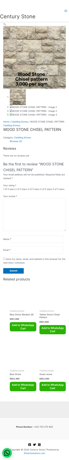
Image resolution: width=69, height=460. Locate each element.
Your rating (9, 185)
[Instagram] (39, 444)
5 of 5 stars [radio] (58, 189)
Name (7, 239)
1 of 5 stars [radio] (9, 189)
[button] (4, 24)
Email (6, 250)
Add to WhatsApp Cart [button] (23, 326)
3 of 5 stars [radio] (33, 189)
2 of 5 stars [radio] (21, 189)
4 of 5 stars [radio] (46, 189)
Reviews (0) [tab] (16, 141)
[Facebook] (29, 444)
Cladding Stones (19, 121)
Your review (10, 196)
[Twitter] (34, 444)
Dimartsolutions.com (34, 453)
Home (6, 121)
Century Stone (17, 16)
